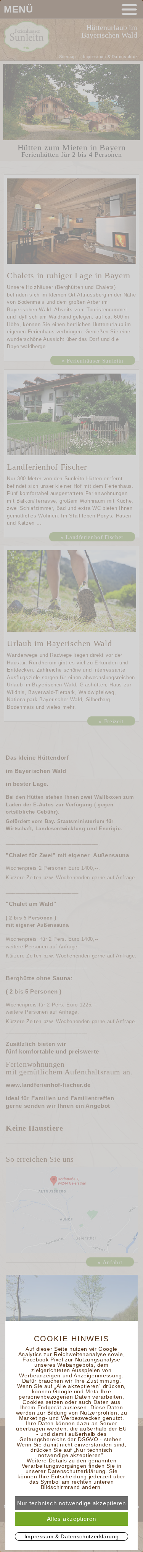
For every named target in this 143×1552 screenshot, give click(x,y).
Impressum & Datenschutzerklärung (71, 1536)
